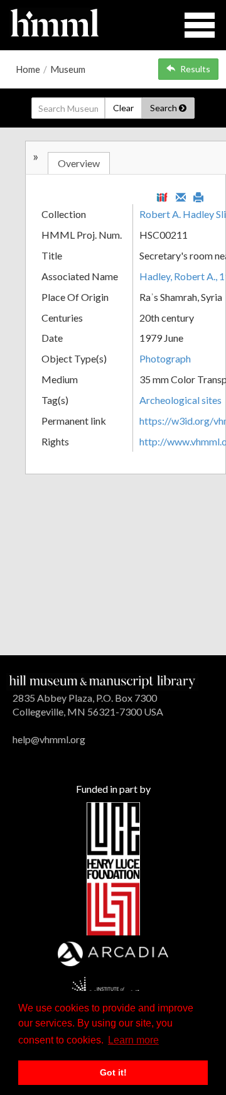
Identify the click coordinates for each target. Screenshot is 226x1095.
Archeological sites (180, 400)
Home (28, 69)
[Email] (181, 196)
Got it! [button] (113, 1072)
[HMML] (102, 680)
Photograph (165, 358)
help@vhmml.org (49, 739)
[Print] (198, 196)
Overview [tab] (79, 163)
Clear (123, 107)
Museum (67, 69)
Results (195, 68)
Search (164, 107)
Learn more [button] (133, 1040)
